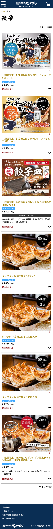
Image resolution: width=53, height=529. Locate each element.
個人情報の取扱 (8, 518)
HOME (3, 11)
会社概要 (6, 507)
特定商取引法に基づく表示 (13, 515)
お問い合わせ (7, 511)
